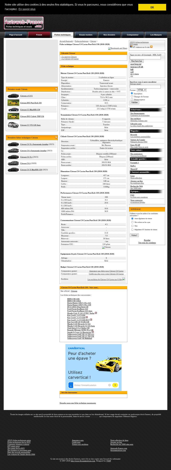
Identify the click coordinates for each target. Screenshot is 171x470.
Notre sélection (136, 177)
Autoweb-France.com (118, 448)
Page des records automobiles (19, 452)
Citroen (93, 41)
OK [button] (152, 7)
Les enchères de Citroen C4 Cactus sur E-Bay (105, 279)
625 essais (134, 44)
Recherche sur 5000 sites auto (121, 444)
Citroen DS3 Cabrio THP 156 (32, 116)
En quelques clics (137, 182)
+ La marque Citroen (69, 57)
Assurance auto (78, 440)
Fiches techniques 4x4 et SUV (19, 442)
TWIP (108, 461)
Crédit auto (76, 442)
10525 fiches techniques (139, 42)
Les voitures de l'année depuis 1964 (21, 454)
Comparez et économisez (140, 114)
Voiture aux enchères (80, 444)
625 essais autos (14, 446)
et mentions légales (137, 201)
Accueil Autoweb (66, 41)
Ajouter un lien (116, 442)
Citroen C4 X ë (26, 157)
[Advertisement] (106, 23)
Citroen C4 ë (25, 163)
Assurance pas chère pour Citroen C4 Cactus (106, 271)
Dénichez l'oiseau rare (138, 120)
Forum (39, 35)
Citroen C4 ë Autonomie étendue (33, 151)
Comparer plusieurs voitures (18, 444)
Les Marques (156, 35)
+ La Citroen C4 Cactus (69, 59)
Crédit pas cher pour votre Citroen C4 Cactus (106, 274)
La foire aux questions (139, 196)
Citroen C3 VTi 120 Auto (30, 125)
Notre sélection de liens (119, 440)
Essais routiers (85, 35)
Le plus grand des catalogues (141, 125)
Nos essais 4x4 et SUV (16, 448)
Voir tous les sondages (147, 243)
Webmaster (95, 416)
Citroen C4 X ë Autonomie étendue (34, 144)
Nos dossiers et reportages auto (19, 450)
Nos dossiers (109, 35)
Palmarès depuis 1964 (138, 141)
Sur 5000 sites (136, 187)
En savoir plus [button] (27, 9)
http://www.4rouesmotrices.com (83, 461)
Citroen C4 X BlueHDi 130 (31, 170)
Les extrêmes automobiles (140, 136)
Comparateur (132, 35)
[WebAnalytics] (85, 466)
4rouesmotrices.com (118, 450)
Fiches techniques (62, 35)
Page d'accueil (15, 35)
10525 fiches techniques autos (19, 440)
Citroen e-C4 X (26, 96)
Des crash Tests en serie (139, 146)
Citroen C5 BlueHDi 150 (30, 110)
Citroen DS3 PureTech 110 (31, 103)
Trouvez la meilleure (138, 155)
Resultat (147, 240)
